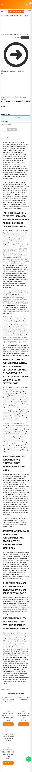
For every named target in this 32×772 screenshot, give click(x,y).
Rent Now (8, 724)
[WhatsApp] (28, 759)
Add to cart (25, 37)
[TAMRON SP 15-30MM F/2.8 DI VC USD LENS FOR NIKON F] (8, 739)
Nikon (8, 689)
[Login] (26, 4)
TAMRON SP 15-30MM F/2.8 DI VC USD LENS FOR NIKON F (8, 753)
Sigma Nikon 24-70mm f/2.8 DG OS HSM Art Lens (8, 715)
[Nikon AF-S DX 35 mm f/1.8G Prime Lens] (23, 703)
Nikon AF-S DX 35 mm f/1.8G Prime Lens (24, 715)
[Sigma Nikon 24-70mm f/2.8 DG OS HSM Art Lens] (8, 703)
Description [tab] (6, 138)
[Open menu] (2, 4)
